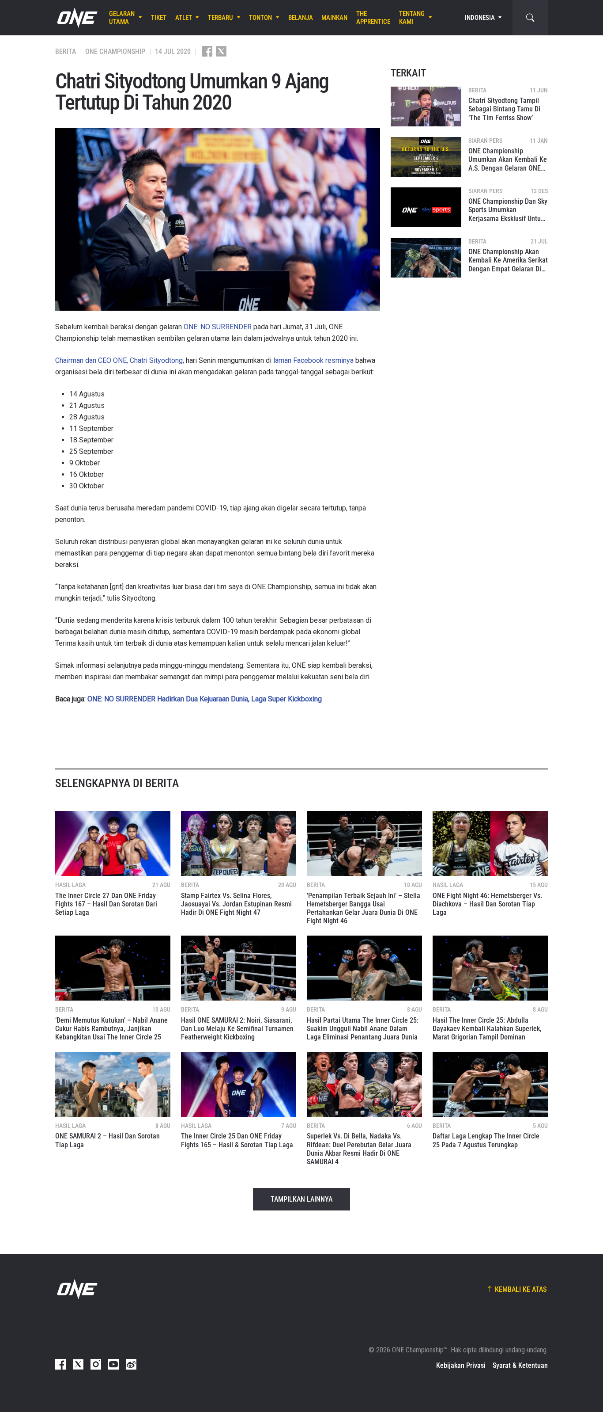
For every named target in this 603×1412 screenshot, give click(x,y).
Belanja (300, 18)
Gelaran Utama (122, 18)
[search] (530, 17)
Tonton (260, 18)
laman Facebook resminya (313, 360)
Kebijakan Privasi (461, 1365)
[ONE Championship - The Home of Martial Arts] (76, 17)
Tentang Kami (412, 18)
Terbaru (220, 18)
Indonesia (480, 18)
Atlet (183, 18)
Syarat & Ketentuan (520, 1365)
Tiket (158, 18)
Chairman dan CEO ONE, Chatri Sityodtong (119, 360)
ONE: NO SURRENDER (218, 327)
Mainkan (334, 18)
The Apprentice (373, 18)
